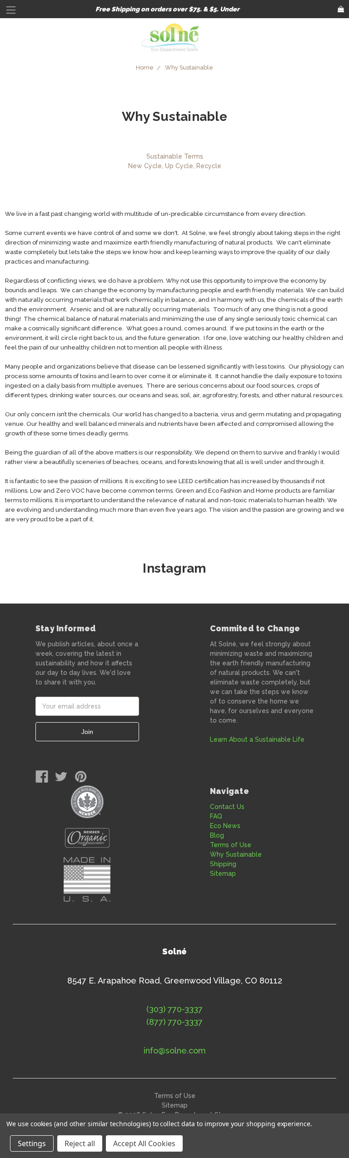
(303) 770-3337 (174, 1009)
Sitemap (223, 873)
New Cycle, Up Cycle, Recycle (174, 166)
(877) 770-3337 (174, 1022)
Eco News (225, 825)
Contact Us (227, 806)
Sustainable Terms (174, 156)
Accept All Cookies (144, 1143)
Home (145, 67)
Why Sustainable (189, 67)
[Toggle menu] (12, 12)
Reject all (80, 1143)
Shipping (223, 864)
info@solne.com (175, 1050)
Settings (32, 1143)
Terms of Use (230, 845)
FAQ (216, 816)
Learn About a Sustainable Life (257, 739)
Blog (217, 835)
